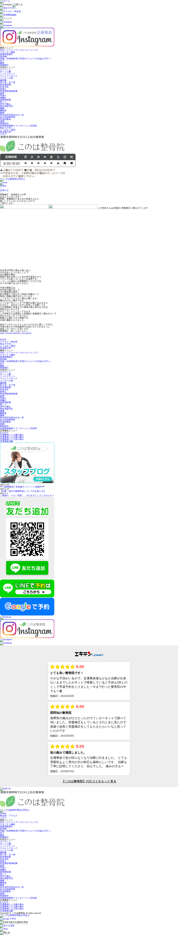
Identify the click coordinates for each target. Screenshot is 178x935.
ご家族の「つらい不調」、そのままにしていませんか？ (27, 495)
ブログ (3, 134)
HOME (3, 186)
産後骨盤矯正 (6, 54)
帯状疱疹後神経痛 (8, 91)
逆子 (2, 61)
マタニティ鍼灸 (7, 52)
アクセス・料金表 (8, 342)
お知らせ (4, 190)
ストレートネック (8, 76)
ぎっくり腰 (5, 71)
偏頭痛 (3, 80)
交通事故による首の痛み (12, 439)
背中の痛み (5, 104)
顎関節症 (4, 123)
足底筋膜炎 (5, 119)
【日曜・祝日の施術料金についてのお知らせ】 (23, 491)
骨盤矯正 (4, 65)
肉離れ (3, 97)
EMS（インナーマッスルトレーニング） (19, 50)
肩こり (3, 102)
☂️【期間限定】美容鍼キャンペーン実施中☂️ (22, 487)
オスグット (5, 69)
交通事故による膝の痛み (12, 437)
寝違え (3, 89)
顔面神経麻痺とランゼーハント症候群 (18, 125)
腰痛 (2, 108)
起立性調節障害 (7, 117)
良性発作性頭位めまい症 (12, 115)
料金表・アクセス (8, 815)
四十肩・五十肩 (7, 82)
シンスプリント (7, 74)
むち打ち (4, 432)
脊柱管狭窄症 (6, 106)
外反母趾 (4, 87)
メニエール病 (6, 78)
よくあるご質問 (7, 130)
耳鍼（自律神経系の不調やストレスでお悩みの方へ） (26, 58)
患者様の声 (5, 132)
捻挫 (2, 93)
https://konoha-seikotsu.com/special (15, 333)
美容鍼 (3, 56)
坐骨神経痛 (5, 84)
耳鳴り (3, 95)
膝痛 (2, 112)
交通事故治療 (6, 441)
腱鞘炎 (3, 110)
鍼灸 (2, 63)
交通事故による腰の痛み (12, 435)
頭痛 (2, 121)
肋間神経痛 (5, 100)
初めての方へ (6, 128)
